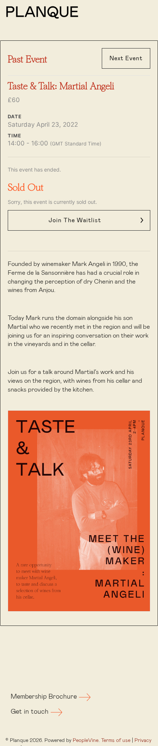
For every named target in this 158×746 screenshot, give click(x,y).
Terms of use (115, 740)
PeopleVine (85, 740)
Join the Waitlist (75, 220)
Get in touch (30, 712)
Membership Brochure (45, 696)
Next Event (126, 58)
